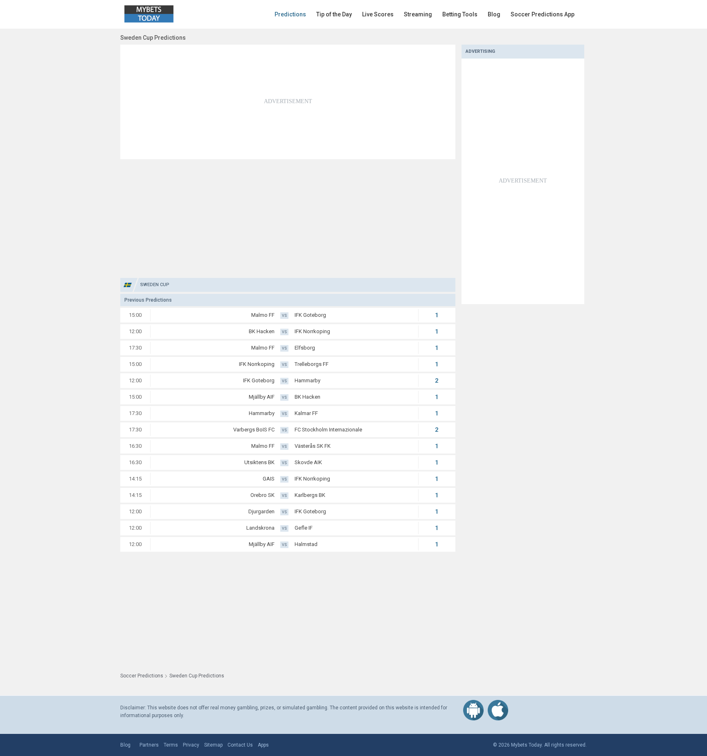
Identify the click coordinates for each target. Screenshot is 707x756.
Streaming (418, 14)
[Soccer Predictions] (154, 14)
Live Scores (378, 14)
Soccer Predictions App (542, 14)
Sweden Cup (154, 284)
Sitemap (213, 745)
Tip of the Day (334, 14)
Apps (263, 745)
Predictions (290, 14)
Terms (171, 745)
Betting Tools (459, 14)
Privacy (191, 745)
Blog (494, 14)
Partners (149, 745)
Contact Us (240, 745)
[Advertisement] (287, 102)
